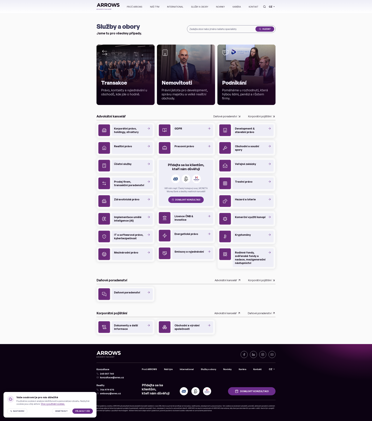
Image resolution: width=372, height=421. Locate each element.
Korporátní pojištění (259, 116)
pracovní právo (217, 406)
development (205, 406)
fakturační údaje (140, 411)
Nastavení (18, 411)
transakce (187, 406)
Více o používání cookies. (53, 404)
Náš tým (154, 7)
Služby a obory (199, 7)
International (175, 7)
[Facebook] (244, 354)
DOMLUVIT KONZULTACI (187, 199)
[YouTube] (272, 354)
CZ (270, 6)
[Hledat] (264, 6)
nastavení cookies (179, 411)
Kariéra (237, 7)
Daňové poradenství (225, 116)
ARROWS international (221, 408)
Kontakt (253, 7)
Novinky (220, 7)
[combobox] (221, 29)
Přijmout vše (82, 411)
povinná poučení (165, 411)
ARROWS (116, 406)
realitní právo (195, 406)
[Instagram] (262, 354)
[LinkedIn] (253, 354)
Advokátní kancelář (226, 280)
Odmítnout (61, 411)
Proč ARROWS (134, 7)
